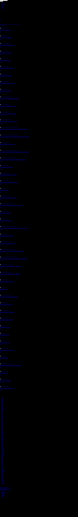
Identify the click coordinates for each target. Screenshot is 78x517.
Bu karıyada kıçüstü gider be (6, 220)
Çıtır (2, 410)
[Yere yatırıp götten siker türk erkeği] (5, 241)
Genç (2, 421)
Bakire (2, 406)
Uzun (2, 472)
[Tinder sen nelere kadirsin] (3, 211)
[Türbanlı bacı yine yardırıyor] (4, 51)
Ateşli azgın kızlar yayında (3, 487)
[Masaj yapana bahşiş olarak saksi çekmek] (5, 180)
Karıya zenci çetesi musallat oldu (7, 388)
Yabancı (3, 476)
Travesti (3, 468)
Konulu (3, 434)
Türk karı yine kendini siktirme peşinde (8, 106)
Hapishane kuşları (4, 289)
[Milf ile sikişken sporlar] (3, 325)
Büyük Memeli (3, 409)
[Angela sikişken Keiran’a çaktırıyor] (5, 81)
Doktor (2, 411)
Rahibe (2, 453)
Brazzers (3, 408)
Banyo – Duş (3, 407)
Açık (2, 398)
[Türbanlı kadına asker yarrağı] (4, 302)
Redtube (3, 454)
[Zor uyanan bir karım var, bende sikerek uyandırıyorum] (7, 249)
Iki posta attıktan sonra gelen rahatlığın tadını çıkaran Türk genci (14, 228)
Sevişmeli (3, 460)
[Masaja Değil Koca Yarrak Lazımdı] (5, 142)
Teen (2, 466)
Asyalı (2, 405)
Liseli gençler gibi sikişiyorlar (6, 37)
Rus (2, 456)
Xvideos (3, 475)
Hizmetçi (3, 427)
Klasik (2, 433)
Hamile (2, 424)
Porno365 (3, 450)
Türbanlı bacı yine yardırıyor (6, 52)
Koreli (2, 435)
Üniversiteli (3, 471)
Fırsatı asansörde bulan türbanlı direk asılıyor (9, 98)
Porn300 (3, 446)
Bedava (1, 24)
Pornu (2, 451)
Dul (2, 412)
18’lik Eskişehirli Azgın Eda (3, 488)
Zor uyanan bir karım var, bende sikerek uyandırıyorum (12, 251)
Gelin (2, 420)
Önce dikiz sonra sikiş (4, 335)
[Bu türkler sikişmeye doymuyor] (4, 234)
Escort (2, 414)
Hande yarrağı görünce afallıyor (7, 68)
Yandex (3, 477)
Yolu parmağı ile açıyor (5, 342)
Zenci (2, 482)
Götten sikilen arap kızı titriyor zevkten (8, 174)
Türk (2, 3)
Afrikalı (3, 399)
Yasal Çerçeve (3, 495)
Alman (2, 400)
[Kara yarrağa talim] (2, 356)
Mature (2, 439)
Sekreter (3, 458)
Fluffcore (1, 19)
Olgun (2, 442)
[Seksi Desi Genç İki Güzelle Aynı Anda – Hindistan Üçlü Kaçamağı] (9, 127)
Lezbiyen (3, 436)
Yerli (2, 478)
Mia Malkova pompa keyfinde (6, 319)
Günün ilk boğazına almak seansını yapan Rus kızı (10, 266)
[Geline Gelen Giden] (3, 371)
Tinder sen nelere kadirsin (5, 213)
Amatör (3, 8)
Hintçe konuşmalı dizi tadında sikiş (7, 312)
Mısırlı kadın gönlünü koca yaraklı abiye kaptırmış (10, 365)
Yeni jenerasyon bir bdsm (5, 380)
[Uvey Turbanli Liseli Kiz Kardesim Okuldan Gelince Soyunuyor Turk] (9, 150)
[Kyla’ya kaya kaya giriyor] (3, 28)
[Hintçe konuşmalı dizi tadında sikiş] (5, 310)
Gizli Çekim (3, 422)
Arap (2, 404)
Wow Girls (3, 473)
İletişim (2, 491)
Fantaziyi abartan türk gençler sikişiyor (8, 197)
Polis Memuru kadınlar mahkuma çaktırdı (9, 296)
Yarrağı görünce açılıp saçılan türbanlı (8, 113)
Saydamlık (3, 494)
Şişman (2, 462)
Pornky (2, 447)
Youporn (15, 24)
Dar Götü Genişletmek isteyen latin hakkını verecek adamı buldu (13, 258)
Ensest (2, 413)
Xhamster (3, 474)
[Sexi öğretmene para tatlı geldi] (4, 165)
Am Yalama (3, 401)
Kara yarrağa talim (4, 357)
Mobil (2, 441)
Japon (2, 431)
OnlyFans (3, 443)
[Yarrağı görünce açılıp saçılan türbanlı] (5, 112)
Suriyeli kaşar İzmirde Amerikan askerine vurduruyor (11, 205)
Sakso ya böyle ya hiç (4, 190)
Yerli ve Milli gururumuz (5, 60)
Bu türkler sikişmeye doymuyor (6, 235)
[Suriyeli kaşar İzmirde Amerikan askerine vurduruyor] (7, 203)
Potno (2, 452)
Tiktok (2, 467)
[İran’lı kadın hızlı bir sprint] (3, 89)
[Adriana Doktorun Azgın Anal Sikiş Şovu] (5, 119)
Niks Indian (17, 24)
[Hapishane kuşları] (2, 287)
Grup (2, 423)
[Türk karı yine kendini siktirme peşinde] (5, 104)
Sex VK (3, 461)
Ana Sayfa (3, 2)
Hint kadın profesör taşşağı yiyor (7, 350)
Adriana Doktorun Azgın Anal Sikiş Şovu (8, 121)
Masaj (2, 438)
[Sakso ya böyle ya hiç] (3, 188)
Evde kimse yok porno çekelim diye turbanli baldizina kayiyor (13, 159)
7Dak (2, 397)
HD (2, 5)
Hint (4, 24)
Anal (2, 403)
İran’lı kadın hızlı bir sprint (6, 91)
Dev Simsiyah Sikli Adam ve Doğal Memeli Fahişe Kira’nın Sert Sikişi (14, 136)
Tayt (2, 465)
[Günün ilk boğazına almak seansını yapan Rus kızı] (7, 264)
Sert (10, 24)
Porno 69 (3, 449)
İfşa (2, 428)
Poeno (2, 444)
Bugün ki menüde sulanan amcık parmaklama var (10, 274)
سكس (2, 483)
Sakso (2, 457)
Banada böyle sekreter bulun (6, 75)
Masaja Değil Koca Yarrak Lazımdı (7, 144)
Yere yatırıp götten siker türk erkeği (7, 243)
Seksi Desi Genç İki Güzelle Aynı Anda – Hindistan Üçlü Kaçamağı (14, 129)
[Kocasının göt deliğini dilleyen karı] (5, 43)
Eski (2, 415)
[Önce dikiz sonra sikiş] (3, 333)
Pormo (2, 445)
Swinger (3, 464)
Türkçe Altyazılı (4, 4)
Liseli (2, 437)
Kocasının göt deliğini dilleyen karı (7, 45)
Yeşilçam (3, 479)
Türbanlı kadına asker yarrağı (6, 304)
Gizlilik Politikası (4, 492)
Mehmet (1, 31)
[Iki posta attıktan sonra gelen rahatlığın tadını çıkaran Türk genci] (8, 226)
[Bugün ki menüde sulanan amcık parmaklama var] (6, 272)
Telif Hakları (3, 493)
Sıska (2, 463)
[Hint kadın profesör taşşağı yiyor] (4, 348)
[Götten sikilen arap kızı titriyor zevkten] (5, 173)
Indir (2, 429)
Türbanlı (13, 24)
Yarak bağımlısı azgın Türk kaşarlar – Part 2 (5, 490)
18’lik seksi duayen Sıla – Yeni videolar (5, 489)
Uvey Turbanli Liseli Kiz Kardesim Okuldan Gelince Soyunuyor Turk (14, 152)
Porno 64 (3, 448)
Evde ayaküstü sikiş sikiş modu (6, 281)
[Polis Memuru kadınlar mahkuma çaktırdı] (5, 295)
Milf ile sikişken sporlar (5, 327)
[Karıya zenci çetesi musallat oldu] (4, 386)
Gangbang (3, 418)
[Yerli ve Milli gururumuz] (3, 58)
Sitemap (3, 496)
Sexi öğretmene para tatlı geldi (6, 167)
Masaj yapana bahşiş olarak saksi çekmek (8, 182)
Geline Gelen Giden (4, 373)
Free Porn (3, 6)
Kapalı (6, 24)
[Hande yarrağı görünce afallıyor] (4, 66)
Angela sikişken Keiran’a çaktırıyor (7, 83)
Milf (2, 440)
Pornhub (9, 24)
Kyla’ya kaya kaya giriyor (5, 30)
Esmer (3, 24)
